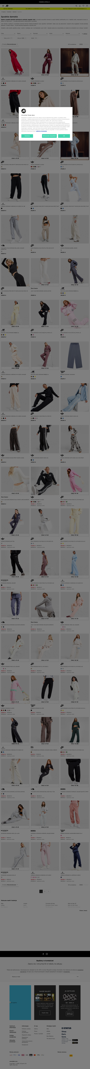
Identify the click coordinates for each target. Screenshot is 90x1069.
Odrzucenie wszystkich (49, 135)
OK (64, 135)
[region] (46, 124)
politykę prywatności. (41, 131)
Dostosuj (27, 135)
